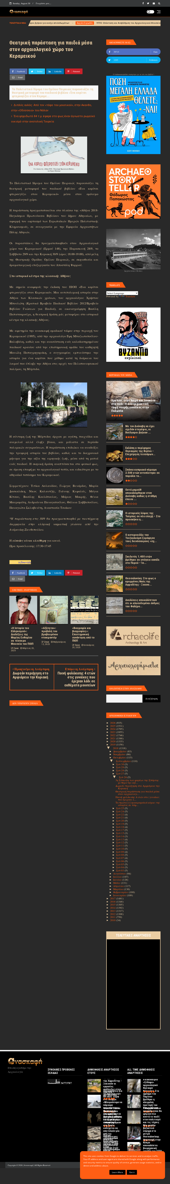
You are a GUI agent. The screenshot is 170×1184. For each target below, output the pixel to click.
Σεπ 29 (120, 767)
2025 (113, 726)
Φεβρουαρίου (121, 892)
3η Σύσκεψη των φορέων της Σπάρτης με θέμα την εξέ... (137, 781)
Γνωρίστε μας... (43, 3)
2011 (113, 917)
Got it (131, 1172)
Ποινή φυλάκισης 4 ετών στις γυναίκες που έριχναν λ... (138, 798)
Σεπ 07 (120, 858)
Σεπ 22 (120, 814)
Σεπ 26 (123, 777)
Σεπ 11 (120, 845)
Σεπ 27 (120, 773)
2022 (113, 735)
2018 (116, 748)
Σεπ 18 (120, 827)
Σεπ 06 (120, 861)
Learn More (117, 1172)
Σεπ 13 (120, 839)
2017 (113, 898)
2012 (113, 914)
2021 (113, 738)
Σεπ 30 (120, 764)
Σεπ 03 (120, 870)
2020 (113, 741)
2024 (113, 729)
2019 (113, 744)
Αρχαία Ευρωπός (32, 23)
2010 (113, 920)
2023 (113, 732)
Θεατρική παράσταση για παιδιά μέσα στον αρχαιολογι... (138, 793)
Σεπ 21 (120, 817)
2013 (113, 910)
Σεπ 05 (120, 864)
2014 (113, 907)
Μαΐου (117, 882)
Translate (130, 296)
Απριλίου (119, 886)
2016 (113, 901)
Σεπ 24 (120, 811)
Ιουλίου (118, 876)
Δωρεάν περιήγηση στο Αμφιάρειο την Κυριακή (138, 787)
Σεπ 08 (120, 854)
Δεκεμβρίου (120, 751)
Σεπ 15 (120, 833)
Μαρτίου (118, 889)
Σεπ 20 (120, 820)
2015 (113, 904)
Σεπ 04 (120, 867)
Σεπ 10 (120, 848)
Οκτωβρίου (120, 757)
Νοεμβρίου (119, 754)
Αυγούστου (120, 873)
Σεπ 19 (120, 823)
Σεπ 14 (120, 836)
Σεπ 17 (120, 830)
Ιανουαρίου (120, 895)
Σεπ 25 (120, 808)
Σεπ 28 (120, 770)
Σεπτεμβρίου (124, 761)
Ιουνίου (118, 879)
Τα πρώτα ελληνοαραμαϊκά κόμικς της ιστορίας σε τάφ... (138, 804)
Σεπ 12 (120, 842)
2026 (113, 722)
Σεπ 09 (120, 851)
